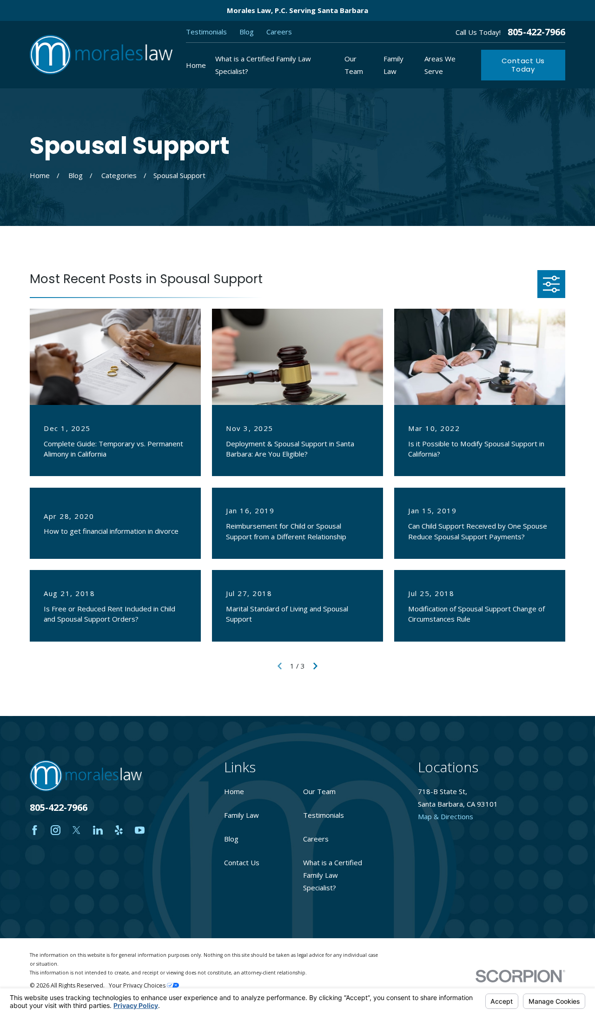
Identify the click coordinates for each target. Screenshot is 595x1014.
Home (234, 791)
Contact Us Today (523, 65)
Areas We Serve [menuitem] (440, 65)
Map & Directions (445, 816)
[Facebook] (35, 830)
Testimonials (206, 31)
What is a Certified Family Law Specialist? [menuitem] (263, 65)
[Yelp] (119, 830)
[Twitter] (76, 830)
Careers (279, 31)
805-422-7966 (536, 32)
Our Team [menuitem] (353, 65)
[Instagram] (55, 830)
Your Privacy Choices (138, 985)
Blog (246, 31)
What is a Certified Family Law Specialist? (332, 875)
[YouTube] (140, 830)
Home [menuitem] (196, 65)
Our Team (319, 791)
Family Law (241, 815)
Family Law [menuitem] (393, 65)
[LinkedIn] (98, 830)
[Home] (101, 54)
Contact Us (241, 862)
